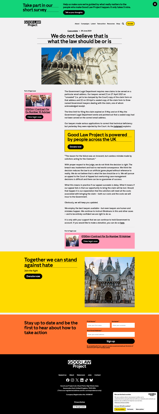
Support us (62, 375)
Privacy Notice (79, 402)
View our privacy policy (121, 402)
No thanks (130, 409)
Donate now (75, 146)
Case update (73, 31)
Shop (118, 24)
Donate (130, 24)
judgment (118, 126)
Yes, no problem (120, 409)
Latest (93, 24)
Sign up (111, 341)
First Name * (91, 321)
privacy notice (105, 347)
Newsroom (81, 375)
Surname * (115, 321)
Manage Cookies (80, 407)
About (77, 24)
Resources (111, 24)
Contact (97, 375)
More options (140, 409)
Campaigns (85, 24)
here (122, 223)
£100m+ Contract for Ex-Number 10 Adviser (38, 107)
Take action (101, 24)
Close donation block (155, 4)
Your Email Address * (94, 330)
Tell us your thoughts (74, 12)
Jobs (89, 375)
